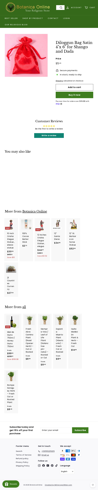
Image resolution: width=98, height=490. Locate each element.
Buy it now (74, 94)
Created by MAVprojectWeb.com (58, 485)
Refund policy (22, 458)
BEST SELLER (11, 18)
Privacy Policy (22, 462)
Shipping (59, 81)
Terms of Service (24, 455)
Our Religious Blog (16, 24)
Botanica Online (34, 211)
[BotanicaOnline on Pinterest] (52, 465)
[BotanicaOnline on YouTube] (48, 465)
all (24, 307)
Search (19, 451)
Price (58, 58)
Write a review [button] (49, 135)
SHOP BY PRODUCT (33, 18)
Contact (53, 18)
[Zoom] (26, 55)
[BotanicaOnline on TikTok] (56, 465)
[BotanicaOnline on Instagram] (39, 465)
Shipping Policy (23, 466)
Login (66, 18)
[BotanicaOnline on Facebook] (43, 465)
